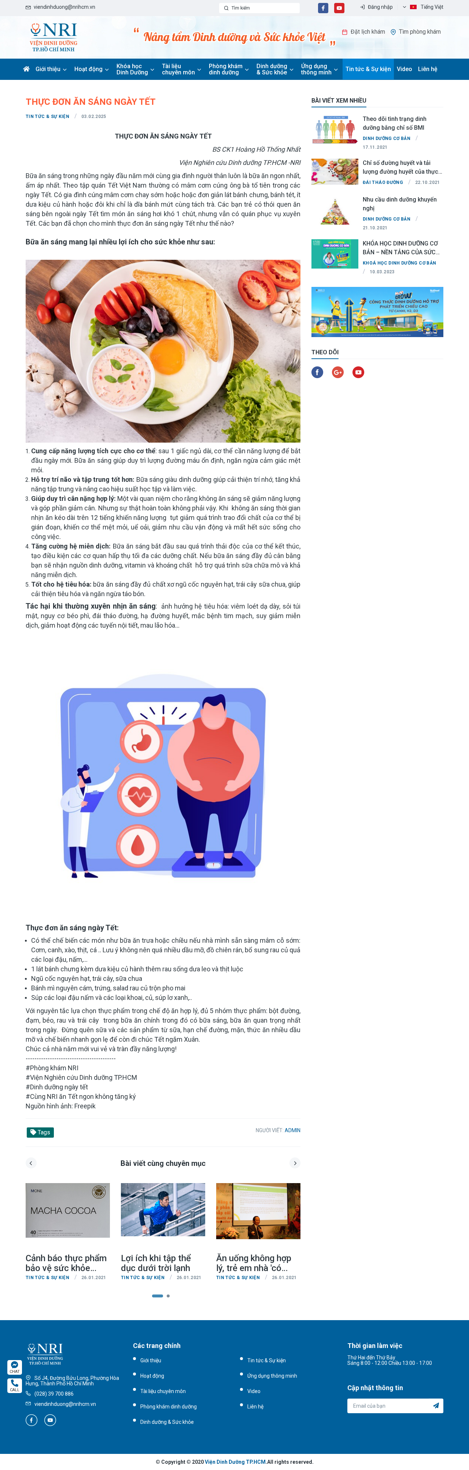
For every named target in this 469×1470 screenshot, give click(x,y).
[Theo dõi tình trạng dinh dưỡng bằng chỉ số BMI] (334, 129)
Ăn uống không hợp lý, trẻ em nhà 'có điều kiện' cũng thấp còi (255, 1263)
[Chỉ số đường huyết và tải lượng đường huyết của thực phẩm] (334, 173)
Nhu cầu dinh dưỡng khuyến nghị (400, 203)
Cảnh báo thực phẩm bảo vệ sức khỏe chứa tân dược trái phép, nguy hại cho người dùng (66, 1263)
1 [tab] (157, 1296)
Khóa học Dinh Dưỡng (132, 69)
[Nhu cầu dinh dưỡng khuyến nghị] (334, 210)
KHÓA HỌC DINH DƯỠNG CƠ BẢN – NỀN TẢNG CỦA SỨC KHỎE (400, 247)
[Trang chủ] (53, 36)
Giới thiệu (48, 69)
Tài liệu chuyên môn (178, 69)
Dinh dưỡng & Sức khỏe (271, 69)
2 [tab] (172, 1296)
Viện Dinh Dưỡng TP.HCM (235, 1462)
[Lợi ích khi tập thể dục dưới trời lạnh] (163, 1218)
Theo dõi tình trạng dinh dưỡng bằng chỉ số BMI (394, 123)
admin (292, 1130)
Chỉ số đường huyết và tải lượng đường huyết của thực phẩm (400, 167)
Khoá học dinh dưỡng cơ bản (399, 263)
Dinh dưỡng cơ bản (386, 138)
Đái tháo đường (383, 182)
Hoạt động (88, 69)
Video (404, 69)
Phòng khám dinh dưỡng (226, 69)
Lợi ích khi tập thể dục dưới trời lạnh (156, 1263)
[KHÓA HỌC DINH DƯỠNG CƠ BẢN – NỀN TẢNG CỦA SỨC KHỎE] (334, 254)
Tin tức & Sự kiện (368, 69)
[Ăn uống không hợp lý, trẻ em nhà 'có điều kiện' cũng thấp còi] (258, 1218)
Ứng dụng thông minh (316, 69)
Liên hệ (427, 69)
